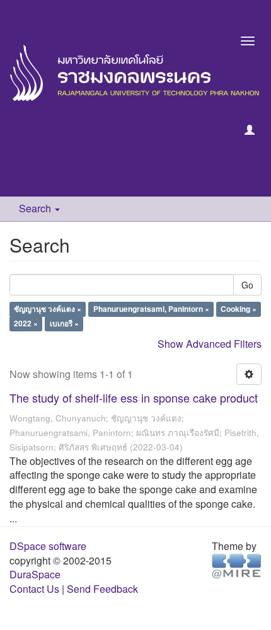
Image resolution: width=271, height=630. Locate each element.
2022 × (26, 323)
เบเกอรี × (64, 323)
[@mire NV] (237, 565)
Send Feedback (102, 588)
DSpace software (47, 546)
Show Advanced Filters (210, 343)
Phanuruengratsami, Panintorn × (151, 309)
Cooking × (239, 309)
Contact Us (34, 588)
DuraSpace (35, 574)
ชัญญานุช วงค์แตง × (47, 309)
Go (247, 284)
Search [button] (36, 208)
